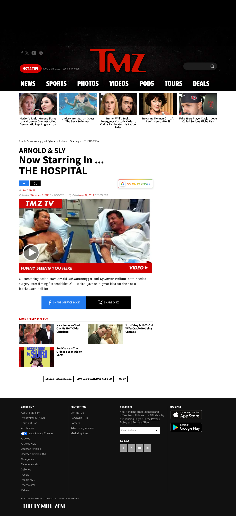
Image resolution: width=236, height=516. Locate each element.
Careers (75, 423)
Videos (119, 83)
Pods (146, 83)
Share (66, 302)
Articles (25, 438)
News (27, 83)
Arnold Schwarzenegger (94, 379)
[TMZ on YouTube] (139, 448)
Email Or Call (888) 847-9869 (61, 69)
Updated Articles (31, 448)
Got (30, 68)
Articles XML (28, 443)
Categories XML (30, 464)
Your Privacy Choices (41, 433)
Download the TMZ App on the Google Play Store (186, 427)
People (25, 474)
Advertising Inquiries (83, 428)
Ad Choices (27, 428)
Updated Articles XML (34, 454)
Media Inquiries (79, 433)
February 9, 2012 (40, 195)
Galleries (26, 469)
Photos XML (28, 485)
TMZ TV (121, 379)
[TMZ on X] (27, 53)
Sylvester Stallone (58, 379)
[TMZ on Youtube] (34, 53)
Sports (56, 83)
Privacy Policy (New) (33, 417)
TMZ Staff (28, 190)
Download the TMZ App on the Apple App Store (186, 414)
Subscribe (156, 430)
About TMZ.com (30, 412)
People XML (28, 479)
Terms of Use (29, 423)
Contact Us (77, 412)
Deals (201, 83)
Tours (173, 83)
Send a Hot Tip (79, 417)
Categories (27, 459)
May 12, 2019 (86, 195)
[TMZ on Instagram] (41, 53)
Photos (88, 83)
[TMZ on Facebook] (22, 53)
